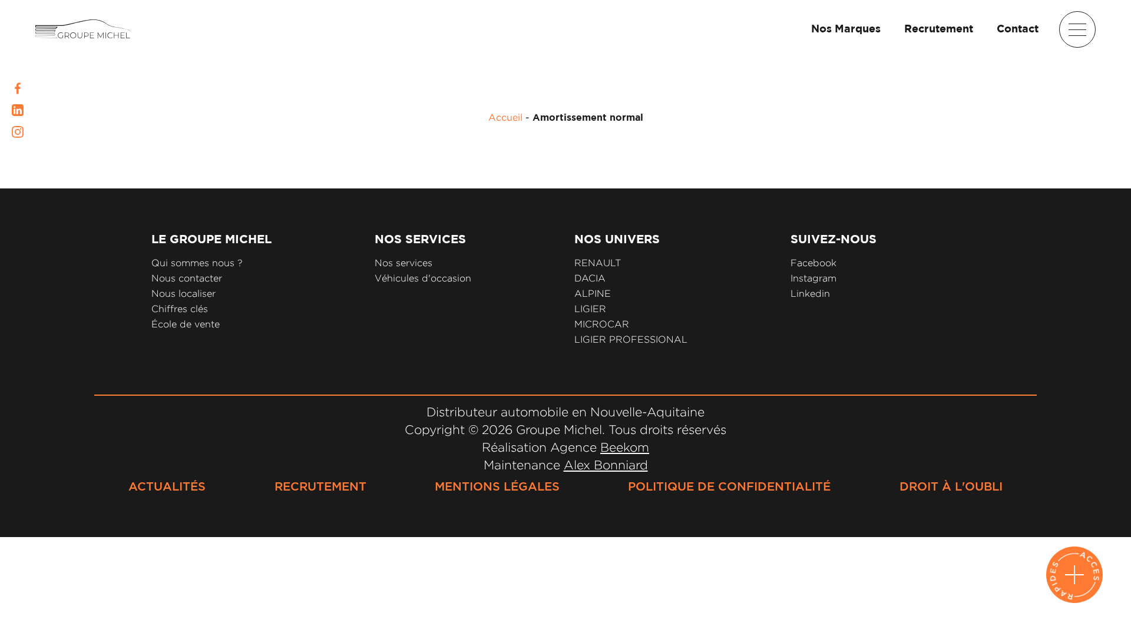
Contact (1018, 29)
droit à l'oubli (951, 487)
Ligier (590, 309)
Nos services (403, 263)
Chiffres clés (179, 309)
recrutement (320, 487)
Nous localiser (183, 294)
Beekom (624, 446)
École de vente (185, 324)
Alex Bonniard (606, 464)
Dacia (590, 278)
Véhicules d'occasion (423, 278)
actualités (167, 487)
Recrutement (938, 29)
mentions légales (497, 487)
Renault (597, 263)
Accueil (505, 117)
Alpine (592, 294)
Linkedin (810, 294)
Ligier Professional (630, 339)
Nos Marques (846, 29)
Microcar (601, 324)
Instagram (813, 278)
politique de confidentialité (729, 487)
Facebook (813, 263)
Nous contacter (186, 278)
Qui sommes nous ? (197, 263)
